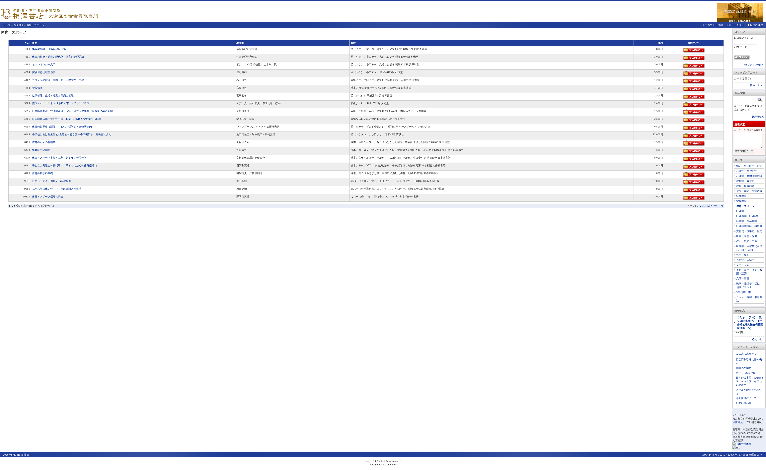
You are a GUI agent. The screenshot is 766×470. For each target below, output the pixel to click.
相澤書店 (737, 422)
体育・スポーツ (35, 25)
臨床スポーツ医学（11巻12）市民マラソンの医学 (61, 103)
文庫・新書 (742, 278)
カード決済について (747, 372)
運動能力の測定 (41, 149)
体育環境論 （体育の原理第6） (51, 48)
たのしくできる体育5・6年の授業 (51, 181)
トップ (7, 25)
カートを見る (736, 25)
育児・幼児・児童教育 (749, 190)
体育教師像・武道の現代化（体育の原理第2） (58, 56)
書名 (34, 42)
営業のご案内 (743, 368)
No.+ (27, 42)
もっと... (759, 339)
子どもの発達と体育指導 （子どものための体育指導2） (65, 165)
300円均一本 (743, 292)
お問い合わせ (743, 402)
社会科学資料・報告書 (749, 226)
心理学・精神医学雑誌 (749, 176)
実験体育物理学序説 (43, 72)
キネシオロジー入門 (43, 64)
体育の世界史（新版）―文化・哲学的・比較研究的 (62, 126)
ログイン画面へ (755, 65)
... (705, 205)
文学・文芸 (742, 264)
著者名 (240, 42)
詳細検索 (759, 116)
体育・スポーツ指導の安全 (47, 196)
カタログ (18, 25)
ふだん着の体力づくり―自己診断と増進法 (56, 188)
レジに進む (756, 25)
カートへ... (758, 85)
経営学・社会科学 (746, 221)
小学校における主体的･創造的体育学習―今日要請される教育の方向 (71, 134)
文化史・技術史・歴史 (749, 231)
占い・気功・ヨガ (746, 241)
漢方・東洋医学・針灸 (749, 165)
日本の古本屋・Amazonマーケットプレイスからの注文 (749, 381)
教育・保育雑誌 (745, 185)
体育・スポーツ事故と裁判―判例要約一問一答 (59, 157)
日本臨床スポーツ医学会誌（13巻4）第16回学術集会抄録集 (66, 118)
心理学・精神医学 (746, 170)
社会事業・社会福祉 (748, 216)
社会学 (740, 211)
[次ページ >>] (715, 205)
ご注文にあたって (746, 353)
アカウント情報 (714, 25)
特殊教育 (741, 195)
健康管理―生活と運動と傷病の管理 (53, 95)
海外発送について (746, 398)
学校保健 (37, 87)
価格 (660, 42)
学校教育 (741, 200)
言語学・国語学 (745, 259)
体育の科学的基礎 (42, 173)
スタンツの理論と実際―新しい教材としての (58, 79)
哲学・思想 (742, 254)
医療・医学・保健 (746, 236)
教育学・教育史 (745, 181)
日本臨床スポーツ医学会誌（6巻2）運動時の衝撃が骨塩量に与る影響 (72, 111)
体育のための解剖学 (43, 142)
